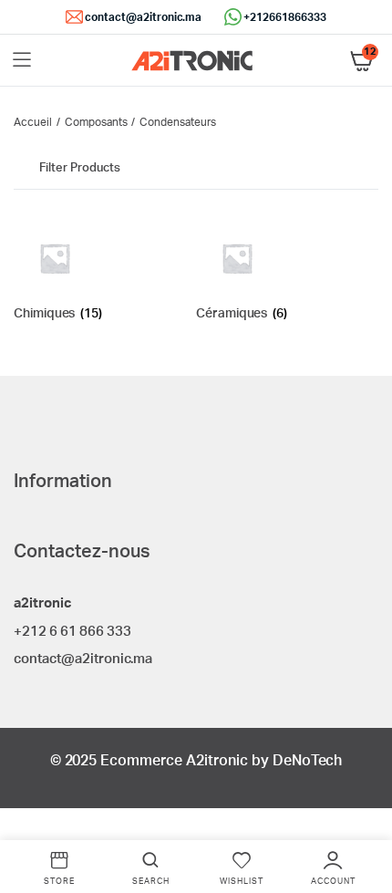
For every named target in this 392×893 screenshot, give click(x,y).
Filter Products (79, 168)
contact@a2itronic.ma (143, 17)
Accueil (33, 122)
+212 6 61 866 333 (72, 632)
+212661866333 (284, 17)
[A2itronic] (191, 60)
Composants (96, 122)
